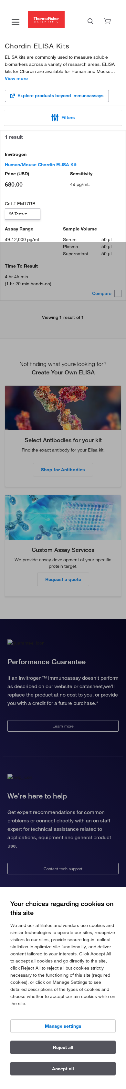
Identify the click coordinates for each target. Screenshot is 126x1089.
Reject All (63, 1047)
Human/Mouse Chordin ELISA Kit (41, 165)
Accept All (63, 1069)
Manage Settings (63, 1026)
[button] (63, 118)
